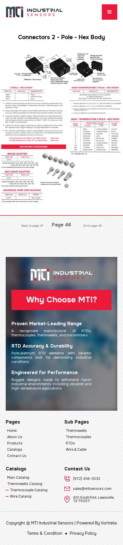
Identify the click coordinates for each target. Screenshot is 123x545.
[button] (109, 12)
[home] (34, 12)
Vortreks (109, 523)
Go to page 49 (92, 225)
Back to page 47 (32, 225)
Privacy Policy (83, 533)
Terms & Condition (44, 533)
